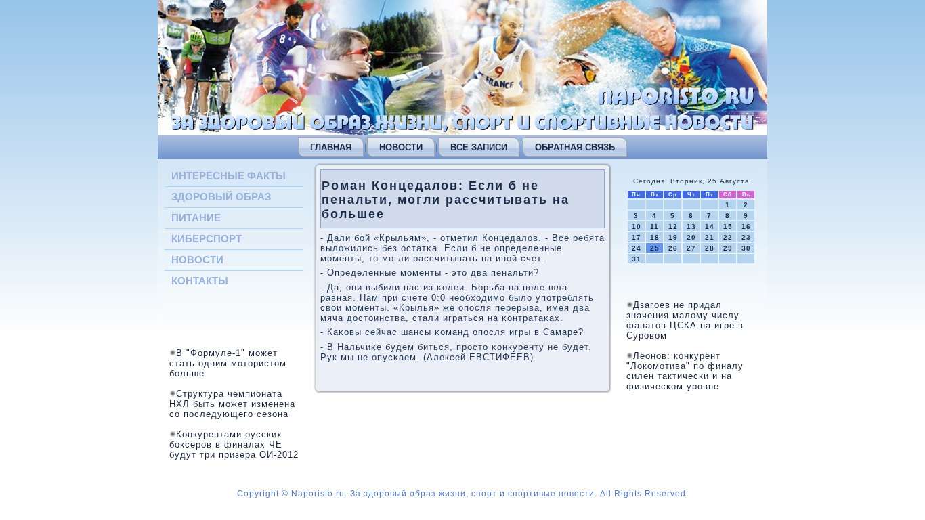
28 (709, 248)
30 (746, 248)
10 (636, 226)
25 (655, 248)
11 (654, 226)
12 (673, 226)
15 (728, 226)
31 (636, 259)
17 (636, 237)
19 (673, 237)
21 (709, 237)
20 (691, 237)
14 (709, 226)
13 (691, 226)
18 (655, 237)
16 (746, 226)
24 (636, 248)
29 (728, 248)
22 (728, 237)
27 (691, 248)
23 (746, 237)
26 (673, 248)
